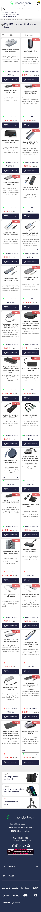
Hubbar (19, 19)
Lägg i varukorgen (11, 79)
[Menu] (3, 3)
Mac (1, 19)
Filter (12, 35)
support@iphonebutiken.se (20, 840)
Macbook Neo (10, 19)
